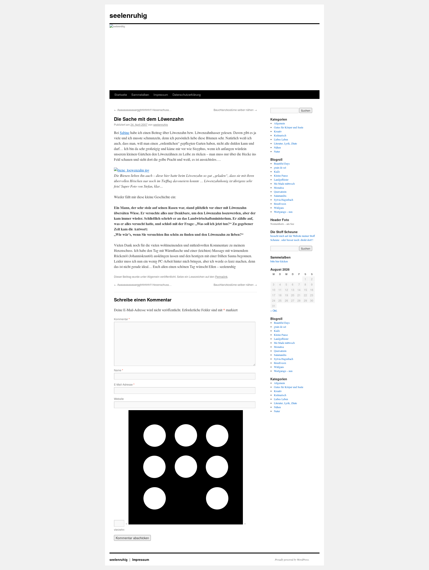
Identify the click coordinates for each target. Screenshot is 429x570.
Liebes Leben (281, 139)
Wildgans (279, 207)
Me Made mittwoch (284, 183)
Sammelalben (140, 94)
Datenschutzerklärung (186, 94)
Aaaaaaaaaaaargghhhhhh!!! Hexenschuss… (143, 110)
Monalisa (279, 187)
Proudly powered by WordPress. (292, 559)
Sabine (124, 132)
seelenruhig (128, 15)
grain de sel (280, 167)
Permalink (221, 276)
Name (118, 370)
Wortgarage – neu (283, 211)
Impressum (161, 94)
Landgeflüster (281, 179)
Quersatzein (280, 191)
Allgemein (279, 123)
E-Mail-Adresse (124, 384)
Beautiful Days (282, 163)
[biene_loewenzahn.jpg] (131, 170)
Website (119, 399)
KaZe (277, 171)
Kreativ (278, 131)
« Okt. (273, 310)
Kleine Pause (281, 175)
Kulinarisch (280, 135)
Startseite (120, 94)
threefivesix (280, 203)
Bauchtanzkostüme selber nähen (235, 110)
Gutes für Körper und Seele (288, 127)
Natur (277, 151)
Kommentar (122, 319)
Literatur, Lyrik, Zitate (285, 143)
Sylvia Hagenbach (283, 199)
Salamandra (280, 195)
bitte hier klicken (279, 261)
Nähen (277, 147)
